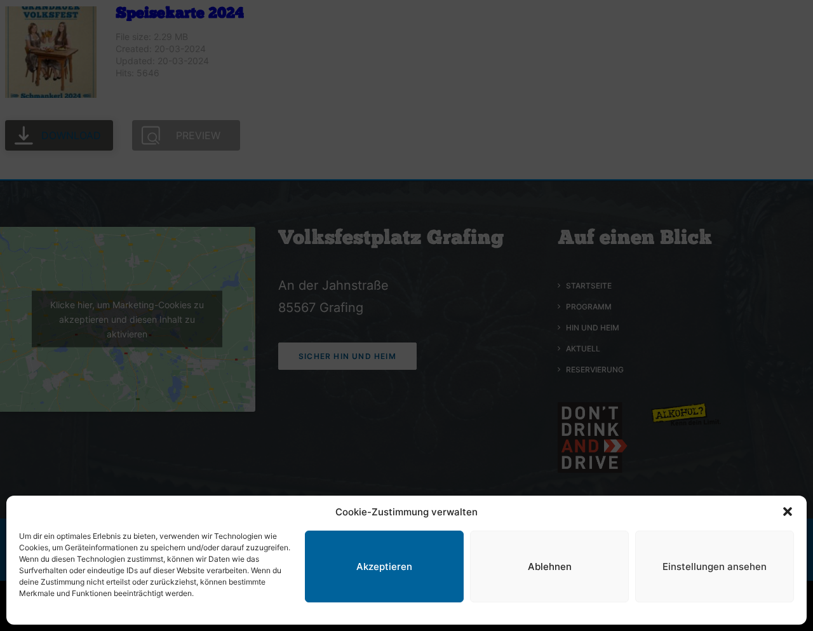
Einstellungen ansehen (714, 566)
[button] (787, 511)
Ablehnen (550, 566)
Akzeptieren (384, 566)
